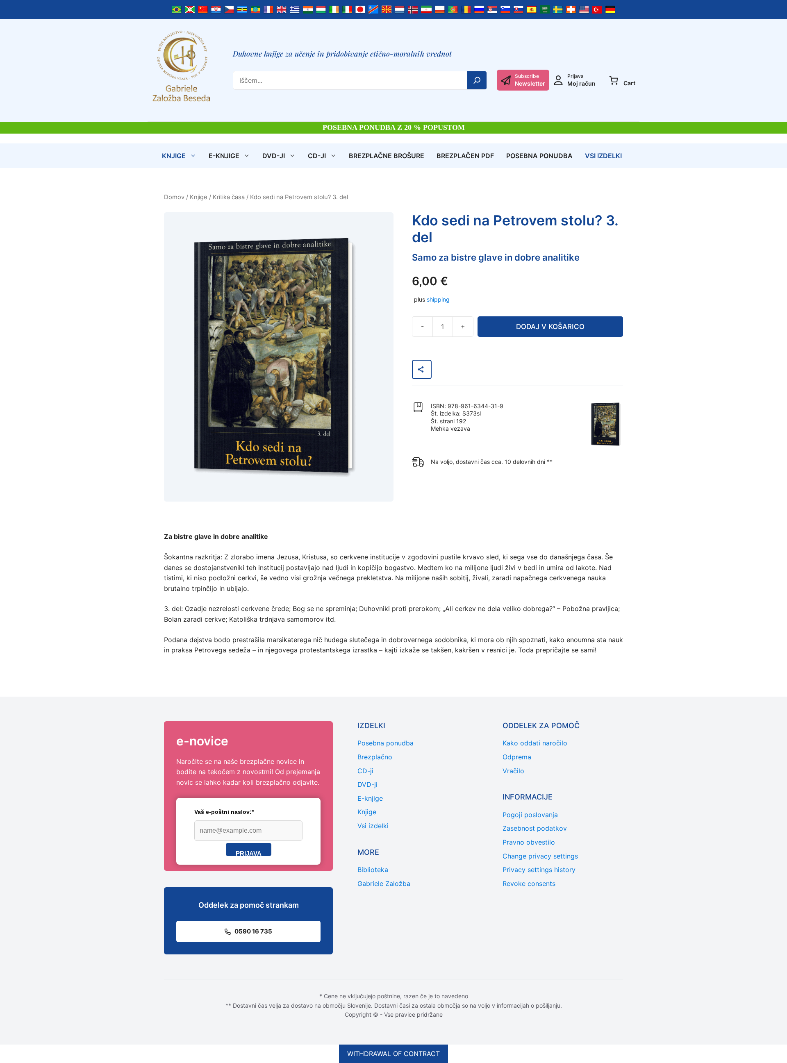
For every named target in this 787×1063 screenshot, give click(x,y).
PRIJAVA (249, 853)
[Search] (477, 80)
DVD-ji (273, 156)
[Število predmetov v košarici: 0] (613, 80)
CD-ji (317, 156)
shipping (438, 299)
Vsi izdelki (603, 156)
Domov (174, 197)
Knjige (174, 156)
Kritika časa (229, 197)
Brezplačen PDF (465, 156)
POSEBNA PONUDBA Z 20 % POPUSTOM (394, 127)
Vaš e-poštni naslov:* (224, 812)
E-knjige (224, 156)
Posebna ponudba (539, 156)
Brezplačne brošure (386, 156)
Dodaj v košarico (550, 327)
